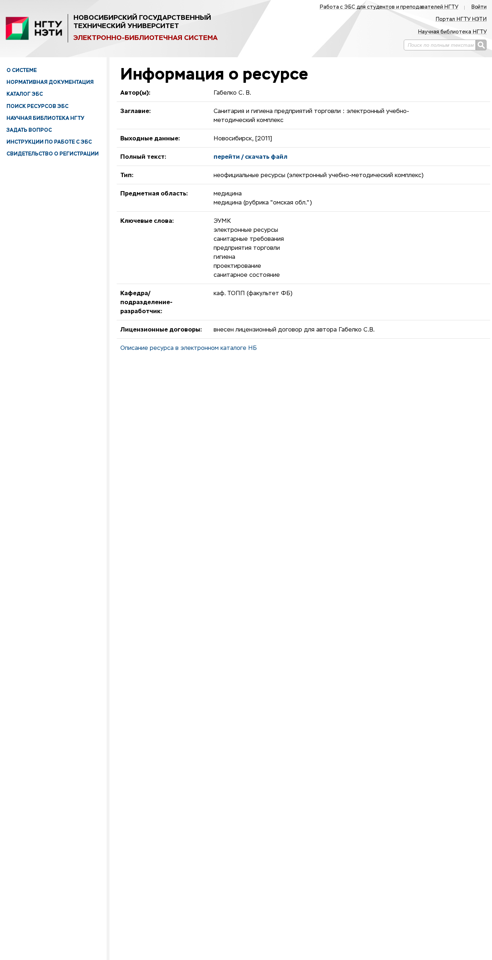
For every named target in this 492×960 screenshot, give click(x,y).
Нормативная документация (50, 82)
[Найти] (481, 45)
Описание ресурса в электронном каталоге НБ (188, 348)
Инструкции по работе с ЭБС (49, 142)
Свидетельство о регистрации (52, 153)
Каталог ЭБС (24, 94)
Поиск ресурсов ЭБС (37, 106)
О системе (21, 70)
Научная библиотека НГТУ (45, 118)
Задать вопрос (29, 130)
